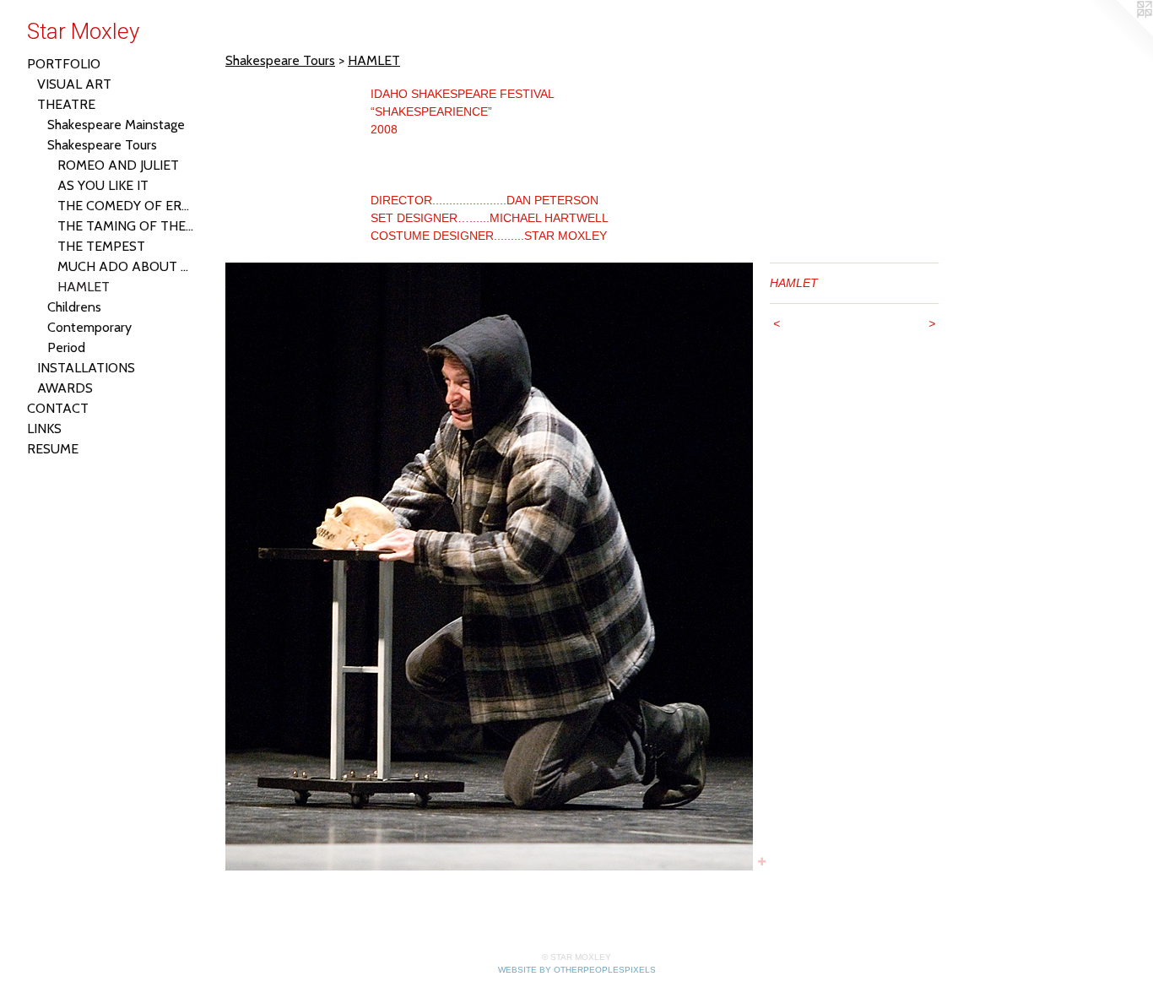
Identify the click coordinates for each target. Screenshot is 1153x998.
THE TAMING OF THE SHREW (126, 226)
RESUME (52, 449)
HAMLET (83, 287)
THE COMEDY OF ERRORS (126, 206)
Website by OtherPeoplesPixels (577, 969)
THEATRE (66, 104)
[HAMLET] (489, 567)
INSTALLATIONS (86, 368)
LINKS (44, 428)
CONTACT (58, 408)
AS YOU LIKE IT (103, 185)
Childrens (74, 307)
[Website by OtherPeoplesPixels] (1119, 34)
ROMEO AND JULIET (118, 165)
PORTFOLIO (63, 64)
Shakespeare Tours (102, 145)
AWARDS (65, 388)
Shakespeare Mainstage (116, 125)
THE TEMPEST (101, 246)
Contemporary (89, 327)
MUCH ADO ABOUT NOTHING (126, 266)
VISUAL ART (74, 84)
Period (66, 347)
